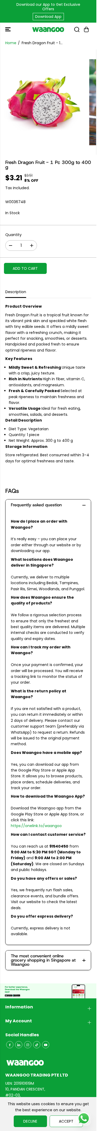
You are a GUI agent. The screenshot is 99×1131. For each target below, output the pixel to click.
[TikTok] (36, 1044)
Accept (66, 1121)
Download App (48, 16)
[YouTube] (45, 1044)
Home (10, 43)
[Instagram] (27, 1044)
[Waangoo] (48, 29)
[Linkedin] (18, 1044)
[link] (48, 1063)
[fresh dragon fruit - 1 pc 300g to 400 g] (43, 102)
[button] (8, 29)
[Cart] (86, 29)
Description (15, 291)
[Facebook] (9, 1044)
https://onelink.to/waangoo (36, 825)
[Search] (77, 29)
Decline (30, 1121)
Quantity (13, 234)
